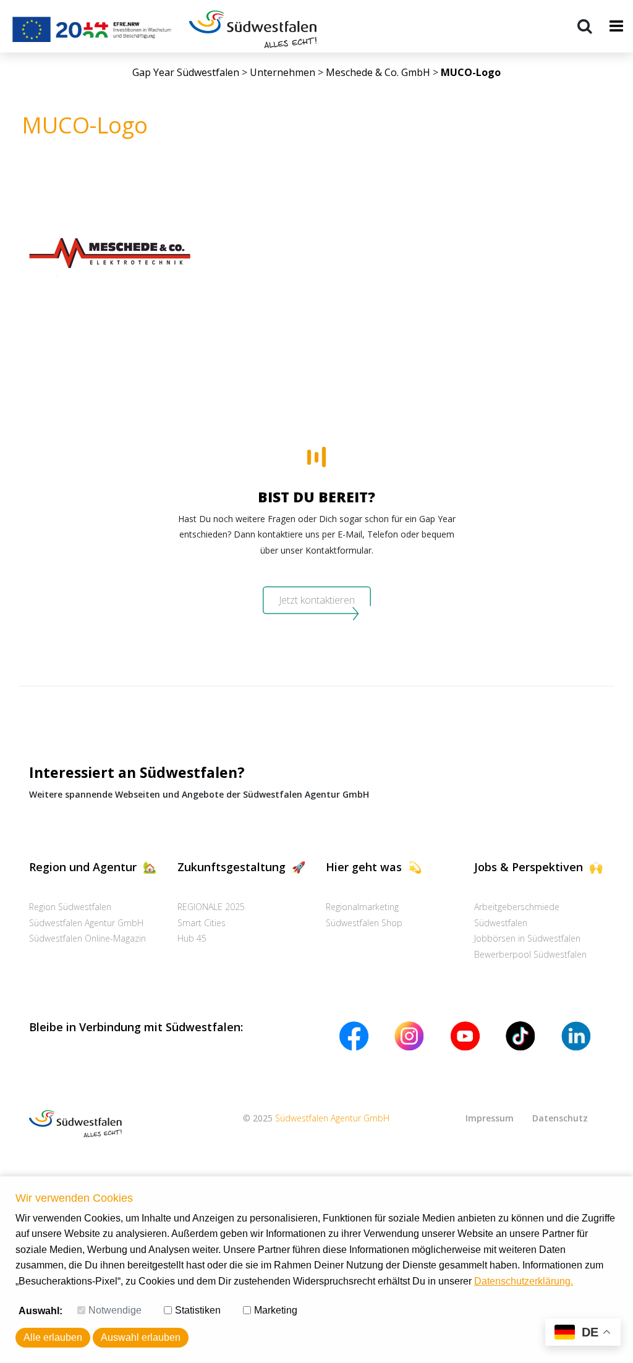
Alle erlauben (52, 1337)
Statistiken (198, 1310)
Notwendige (115, 1310)
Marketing (275, 1310)
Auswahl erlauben (141, 1337)
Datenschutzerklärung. (523, 1281)
